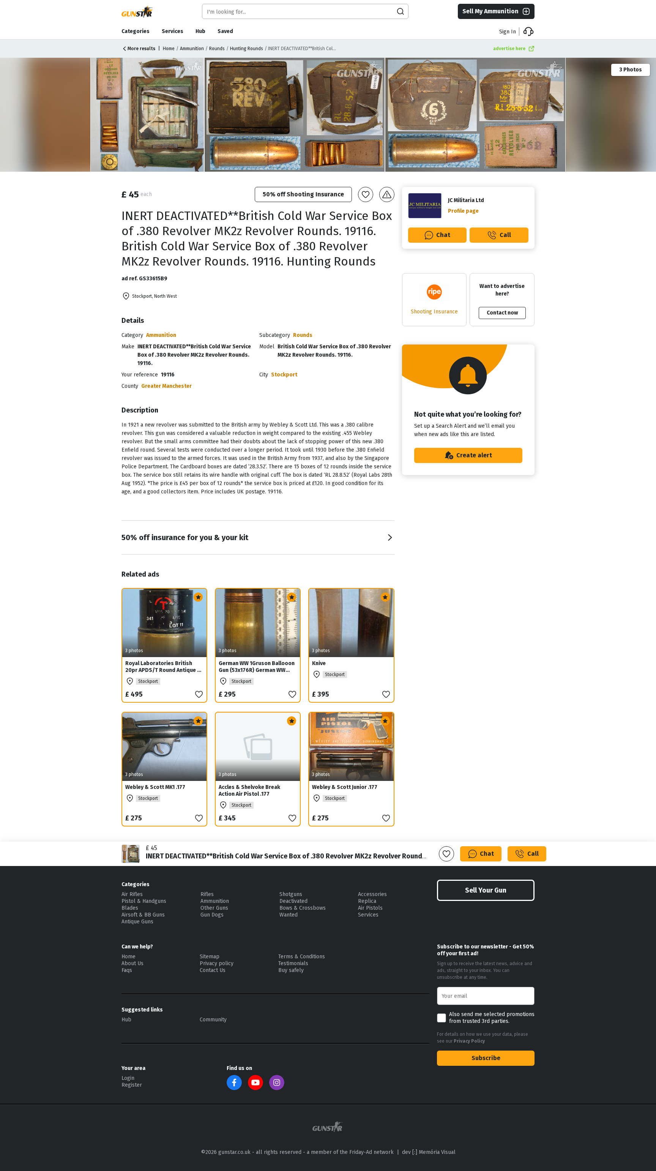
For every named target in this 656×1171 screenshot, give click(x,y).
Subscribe (486, 1058)
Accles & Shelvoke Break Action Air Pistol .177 (249, 790)
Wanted (288, 915)
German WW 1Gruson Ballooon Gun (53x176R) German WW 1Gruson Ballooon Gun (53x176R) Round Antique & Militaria (257, 677)
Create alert (474, 455)
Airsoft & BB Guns (143, 915)
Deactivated (293, 901)
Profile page (463, 211)
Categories (135, 31)
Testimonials (293, 963)
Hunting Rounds (246, 48)
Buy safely (291, 970)
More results (141, 48)
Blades (129, 908)
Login (127, 1078)
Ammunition (192, 48)
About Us (132, 963)
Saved (225, 31)
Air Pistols (370, 908)
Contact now (502, 313)
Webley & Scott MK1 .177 (155, 787)
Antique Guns (137, 921)
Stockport (284, 374)
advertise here (509, 48)
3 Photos (630, 69)
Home (169, 48)
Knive (319, 663)
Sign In (507, 31)
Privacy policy (216, 963)
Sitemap (209, 956)
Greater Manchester (166, 386)
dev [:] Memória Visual (429, 1152)
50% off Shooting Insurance (303, 194)
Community (213, 1019)
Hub (200, 31)
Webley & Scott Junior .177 (344, 787)
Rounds (217, 48)
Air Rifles (132, 894)
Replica (367, 901)
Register (131, 1085)
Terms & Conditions (301, 956)
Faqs (126, 970)
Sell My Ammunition (490, 11)
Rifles (207, 894)
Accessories (372, 894)
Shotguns (290, 894)
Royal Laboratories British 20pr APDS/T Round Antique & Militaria (163, 670)
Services (172, 31)
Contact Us (213, 970)
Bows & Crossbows (302, 908)
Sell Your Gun (485, 890)
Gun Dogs (212, 915)
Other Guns (214, 908)
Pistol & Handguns (143, 901)
